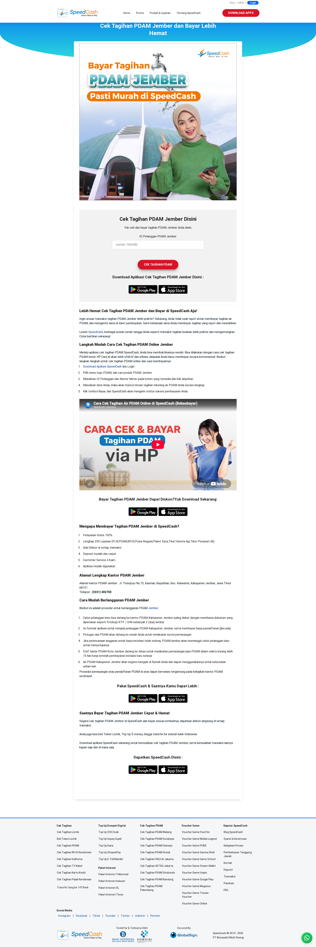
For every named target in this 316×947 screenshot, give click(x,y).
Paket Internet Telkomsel (113, 874)
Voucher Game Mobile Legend (199, 838)
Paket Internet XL (109, 887)
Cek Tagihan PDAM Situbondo (157, 872)
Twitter (125, 915)
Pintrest (155, 915)
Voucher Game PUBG (194, 845)
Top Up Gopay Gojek (110, 838)
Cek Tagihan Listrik (68, 832)
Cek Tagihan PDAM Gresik (155, 852)
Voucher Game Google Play (197, 879)
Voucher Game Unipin (194, 872)
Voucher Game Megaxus (196, 886)
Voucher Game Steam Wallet (199, 865)
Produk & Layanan (160, 13)
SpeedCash (95, 332)
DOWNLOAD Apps (241, 13)
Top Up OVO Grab (109, 832)
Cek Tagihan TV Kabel (69, 865)
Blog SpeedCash (233, 832)
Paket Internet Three (111, 894)
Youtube (110, 915)
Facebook (81, 915)
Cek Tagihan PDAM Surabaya (157, 838)
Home (126, 13)
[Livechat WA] (306, 937)
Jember (153, 608)
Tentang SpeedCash (188, 13)
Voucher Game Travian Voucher (195, 894)
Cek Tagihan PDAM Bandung (156, 879)
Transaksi (229, 876)
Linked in (140, 915)
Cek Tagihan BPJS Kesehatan (74, 852)
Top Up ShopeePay (110, 852)
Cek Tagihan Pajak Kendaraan (74, 879)
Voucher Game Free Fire (196, 832)
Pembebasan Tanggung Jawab (238, 854)
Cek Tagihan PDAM (158, 264)
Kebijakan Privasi (233, 845)
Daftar (241, 2)
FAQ (226, 890)
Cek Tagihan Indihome (70, 859)
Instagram (64, 915)
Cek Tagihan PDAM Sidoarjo (156, 845)
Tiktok (96, 915)
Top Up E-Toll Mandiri (111, 859)
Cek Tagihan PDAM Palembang (151, 888)
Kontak (228, 862)
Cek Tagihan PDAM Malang (156, 832)
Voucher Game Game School (198, 859)
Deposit (228, 869)
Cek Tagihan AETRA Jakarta (156, 865)
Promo (140, 13)
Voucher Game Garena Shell (198, 852)
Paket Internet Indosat (112, 881)
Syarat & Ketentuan (235, 838)
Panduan (229, 883)
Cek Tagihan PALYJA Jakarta (157, 859)
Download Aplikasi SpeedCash (102, 366)
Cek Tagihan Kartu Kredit (71, 872)
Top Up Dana (106, 845)
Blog (232, 2)
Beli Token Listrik (67, 838)
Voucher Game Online (194, 903)
